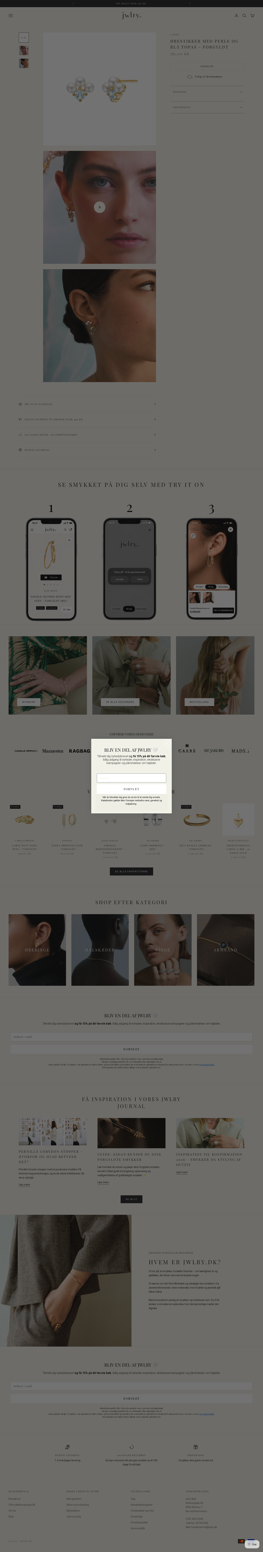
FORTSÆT (131, 789)
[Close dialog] (167, 743)
